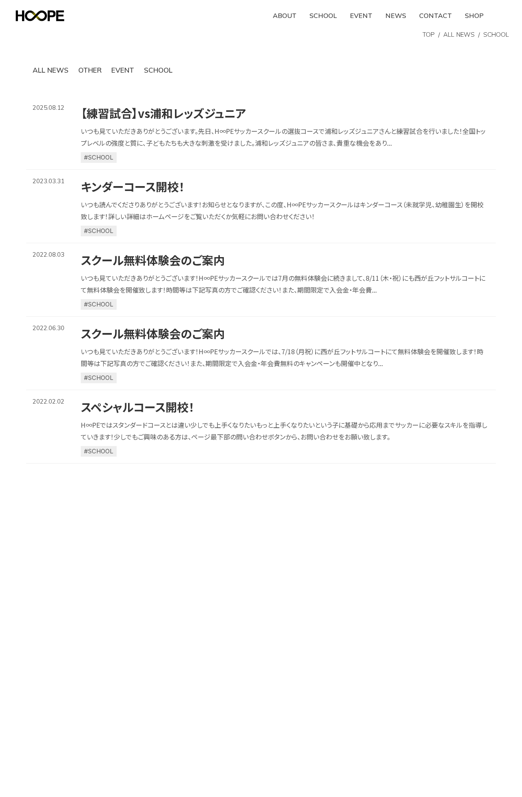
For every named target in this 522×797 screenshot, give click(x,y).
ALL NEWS (459, 34)
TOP (428, 34)
